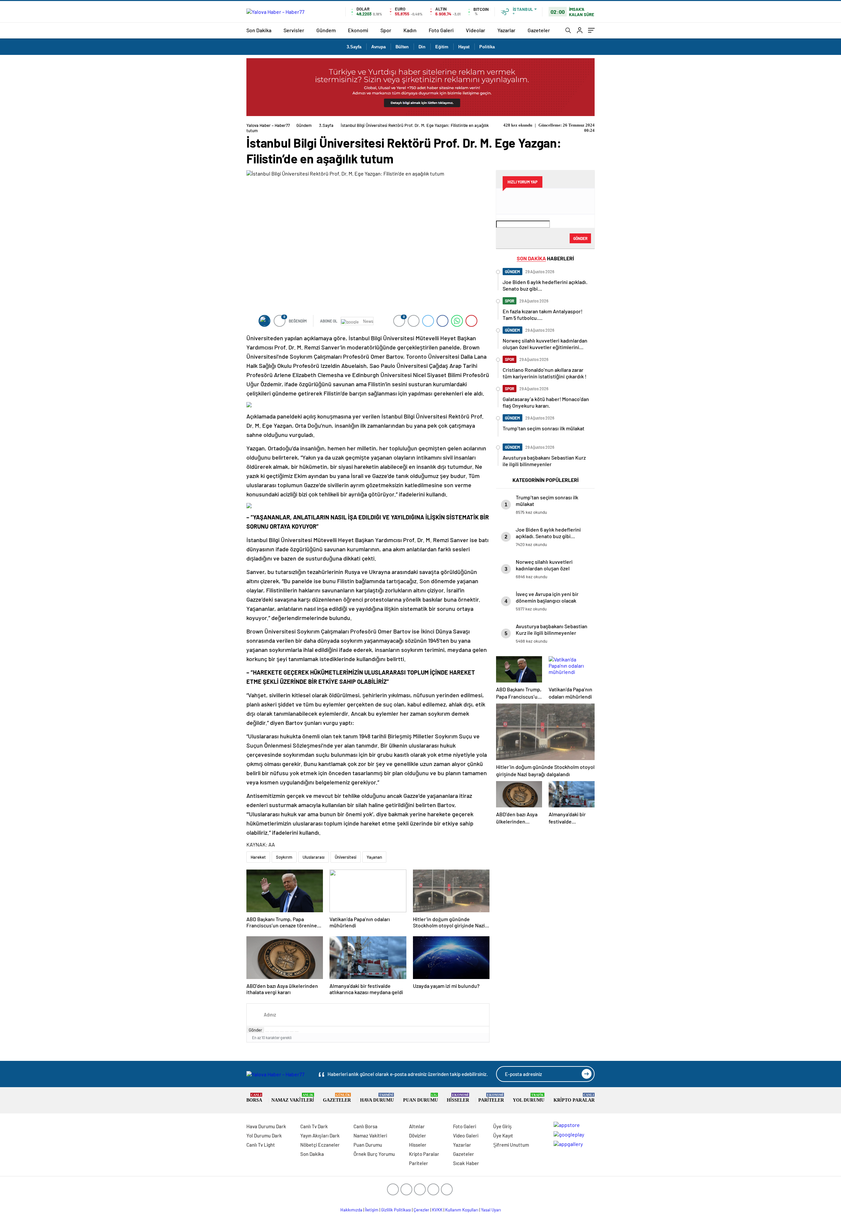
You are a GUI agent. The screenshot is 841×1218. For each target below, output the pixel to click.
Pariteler (491, 1098)
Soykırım (284, 857)
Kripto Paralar (574, 1098)
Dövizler (417, 1135)
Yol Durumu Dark (264, 1135)
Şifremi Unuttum (511, 1145)
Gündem (326, 30)
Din (422, 46)
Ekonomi (358, 30)
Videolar (475, 30)
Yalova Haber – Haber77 (268, 125)
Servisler (294, 30)
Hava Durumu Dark (266, 1126)
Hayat (463, 46)
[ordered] (282, 1031)
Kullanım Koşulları (461, 1209)
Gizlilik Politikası (396, 1209)
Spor (385, 30)
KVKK (437, 1209)
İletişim (371, 1209)
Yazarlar (506, 30)
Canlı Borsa (365, 1126)
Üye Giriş (502, 1126)
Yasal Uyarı (491, 1209)
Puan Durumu (420, 1098)
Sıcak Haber (466, 1163)
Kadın (410, 30)
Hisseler (458, 1098)
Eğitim (441, 46)
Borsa (254, 1098)
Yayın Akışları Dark (320, 1135)
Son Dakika (258, 30)
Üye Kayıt (503, 1135)
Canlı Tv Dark (314, 1126)
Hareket (258, 857)
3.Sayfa (354, 46)
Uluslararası (314, 857)
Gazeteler (539, 30)
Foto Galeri (441, 30)
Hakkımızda (351, 1209)
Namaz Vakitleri (292, 1098)
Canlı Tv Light (260, 1145)
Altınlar (417, 1126)
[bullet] (287, 1031)
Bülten (402, 46)
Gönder (255, 1030)
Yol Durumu (528, 1098)
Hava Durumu (377, 1098)
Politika (487, 46)
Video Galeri (465, 1135)
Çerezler (421, 1209)
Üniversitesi (345, 857)
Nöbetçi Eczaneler (320, 1145)
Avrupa (378, 46)
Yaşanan (374, 857)
